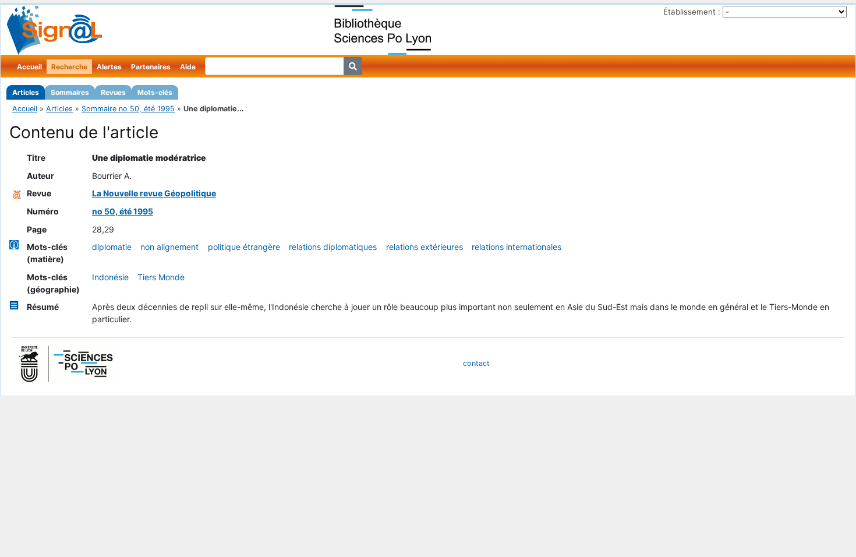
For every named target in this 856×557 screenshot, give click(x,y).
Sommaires (70, 92)
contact (476, 363)
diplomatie (112, 247)
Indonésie (110, 277)
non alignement (169, 247)
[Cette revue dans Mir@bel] (17, 193)
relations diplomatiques (333, 247)
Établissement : (691, 11)
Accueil (29, 66)
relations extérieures (424, 247)
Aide (188, 66)
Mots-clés (154, 92)
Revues (113, 92)
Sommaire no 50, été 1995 (128, 108)
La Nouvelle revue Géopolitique (154, 193)
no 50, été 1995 (122, 211)
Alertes (109, 66)
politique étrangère (244, 247)
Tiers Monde (161, 277)
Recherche (69, 66)
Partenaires (151, 66)
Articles (25, 92)
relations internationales (516, 247)
